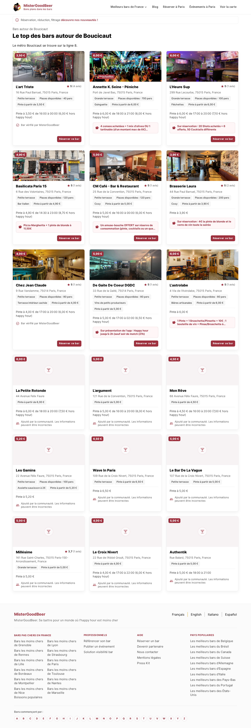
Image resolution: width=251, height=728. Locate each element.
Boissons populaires (28, 697)
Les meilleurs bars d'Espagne (210, 668)
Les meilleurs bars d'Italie (208, 674)
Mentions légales (149, 657)
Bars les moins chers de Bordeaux (28, 672)
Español (231, 614)
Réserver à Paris (174, 7)
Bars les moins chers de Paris (61, 662)
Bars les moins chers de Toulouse (61, 672)
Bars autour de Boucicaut (30, 29)
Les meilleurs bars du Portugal (211, 685)
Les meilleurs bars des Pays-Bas (213, 680)
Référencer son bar (97, 641)
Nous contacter (147, 652)
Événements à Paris (202, 7)
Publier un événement (99, 646)
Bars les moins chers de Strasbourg (61, 652)
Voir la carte (228, 7)
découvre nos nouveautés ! (79, 20)
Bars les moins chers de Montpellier (28, 681)
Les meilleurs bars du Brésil (209, 646)
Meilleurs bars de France (127, 7)
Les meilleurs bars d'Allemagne (211, 663)
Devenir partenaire (150, 646)
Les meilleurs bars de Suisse (210, 657)
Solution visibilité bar (98, 652)
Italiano (213, 614)
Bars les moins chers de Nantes (61, 681)
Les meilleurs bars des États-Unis (210, 693)
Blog (155, 7)
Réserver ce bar (69, 138)
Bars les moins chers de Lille (28, 662)
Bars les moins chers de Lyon (61, 643)
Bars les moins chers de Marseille (61, 691)
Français (178, 614)
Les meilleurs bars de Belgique (211, 641)
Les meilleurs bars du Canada (210, 652)
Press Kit (143, 663)
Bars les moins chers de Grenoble (28, 643)
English (196, 614)
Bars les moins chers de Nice (28, 691)
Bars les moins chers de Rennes (28, 652)
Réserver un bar (148, 641)
